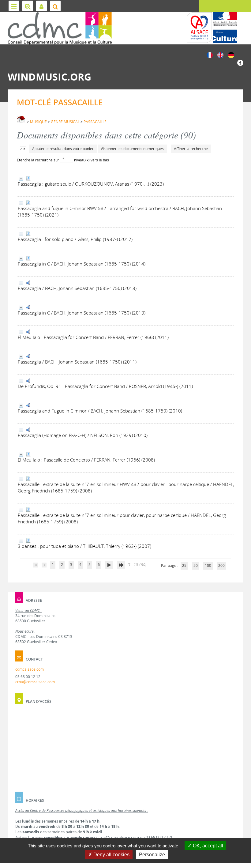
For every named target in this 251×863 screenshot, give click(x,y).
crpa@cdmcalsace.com (35, 681)
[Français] (210, 54)
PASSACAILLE (95, 121)
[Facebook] (240, 62)
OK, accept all (207, 845)
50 (195, 565)
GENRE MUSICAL (65, 121)
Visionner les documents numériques (132, 148)
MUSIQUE (38, 121)
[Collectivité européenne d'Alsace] (199, 27)
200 (221, 565)
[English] (220, 54)
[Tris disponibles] (23, 148)
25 (184, 565)
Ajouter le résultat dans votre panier (63, 148)
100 (208, 565)
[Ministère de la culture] (225, 27)
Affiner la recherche (191, 148)
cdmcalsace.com (29, 669)
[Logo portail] (60, 28)
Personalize (152, 854)
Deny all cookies (110, 854)
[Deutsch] (231, 54)
